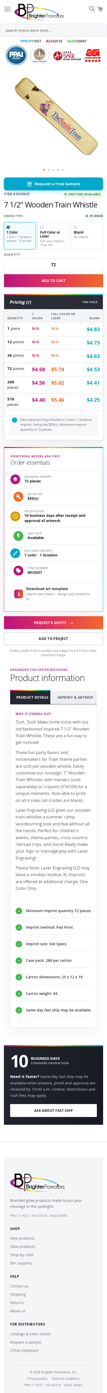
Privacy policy (37, 1378)
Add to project (53, 638)
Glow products (22, 1246)
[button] (44, 170)
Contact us (19, 1286)
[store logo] (39, 12)
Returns (17, 1302)
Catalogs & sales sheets (30, 1333)
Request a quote (53, 622)
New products (22, 1238)
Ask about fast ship (53, 1110)
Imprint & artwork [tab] (75, 697)
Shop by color (22, 1254)
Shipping (18, 1294)
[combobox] (53, 30)
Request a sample (25, 1342)
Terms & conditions (65, 1378)
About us (18, 1310)
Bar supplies (21, 1263)
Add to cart (53, 280)
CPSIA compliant (24, 1350)
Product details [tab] (32, 697)
